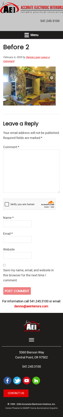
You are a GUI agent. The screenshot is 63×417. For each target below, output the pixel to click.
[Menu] (31, 340)
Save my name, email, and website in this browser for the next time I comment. (28, 275)
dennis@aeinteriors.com (31, 306)
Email (8, 233)
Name (8, 218)
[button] (16, 393)
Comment (11, 147)
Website (9, 249)
